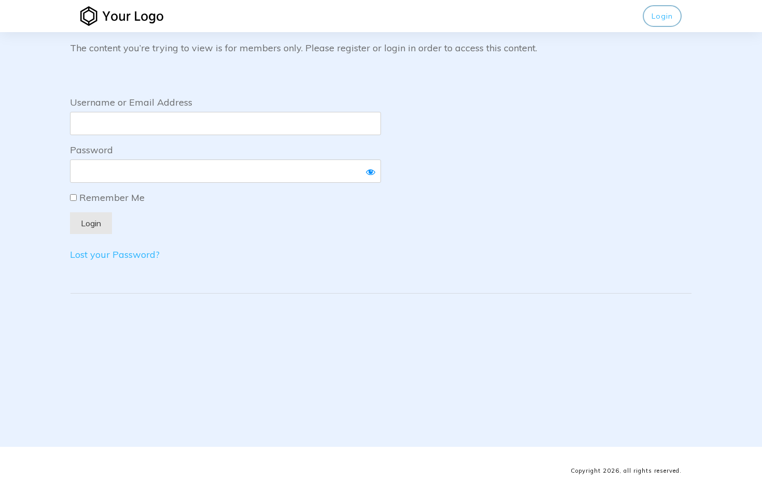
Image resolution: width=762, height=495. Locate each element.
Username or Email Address (131, 102)
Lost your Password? (115, 254)
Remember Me (111, 197)
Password (91, 150)
